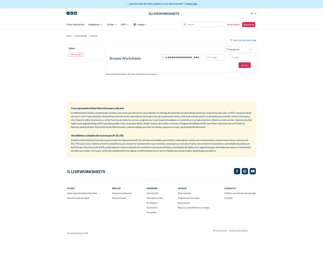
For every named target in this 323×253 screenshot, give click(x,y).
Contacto (228, 198)
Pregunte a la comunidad (188, 198)
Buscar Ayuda (184, 203)
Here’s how (191, 4)
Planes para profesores (122, 193)
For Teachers (152, 203)
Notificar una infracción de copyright (240, 193)
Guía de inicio (152, 193)
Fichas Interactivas (75, 24)
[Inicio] (164, 13)
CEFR (123, 24)
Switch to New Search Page (244, 40)
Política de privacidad (238, 230)
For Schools (152, 212)
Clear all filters (76, 54)
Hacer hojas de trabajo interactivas (82, 193)
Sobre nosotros (184, 193)
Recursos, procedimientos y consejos (194, 207)
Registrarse (248, 24)
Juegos (141, 24)
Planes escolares (119, 198)
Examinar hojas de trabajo (78, 198)
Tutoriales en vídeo (155, 198)
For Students (152, 207)
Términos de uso (220, 230)
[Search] (185, 24)
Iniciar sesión (233, 24)
